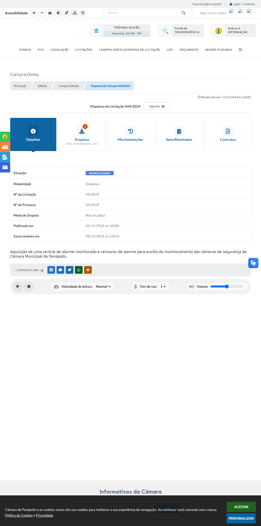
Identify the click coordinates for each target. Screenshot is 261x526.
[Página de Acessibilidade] (82, 13)
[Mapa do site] (74, 13)
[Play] (18, 286)
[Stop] (29, 286)
